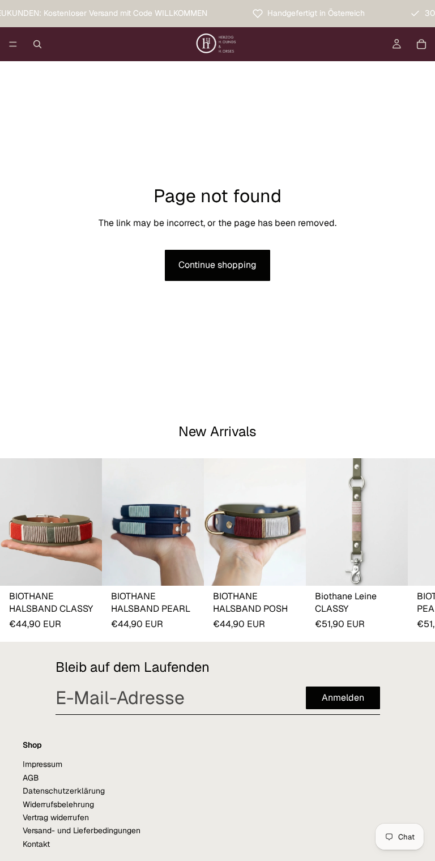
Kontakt (36, 844)
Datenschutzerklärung (64, 791)
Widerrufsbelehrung (58, 804)
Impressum (42, 764)
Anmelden (343, 698)
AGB (31, 778)
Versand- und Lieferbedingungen (81, 830)
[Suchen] (37, 44)
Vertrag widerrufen (56, 817)
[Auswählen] (84, 568)
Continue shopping (217, 265)
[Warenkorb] (421, 44)
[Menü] (13, 44)
